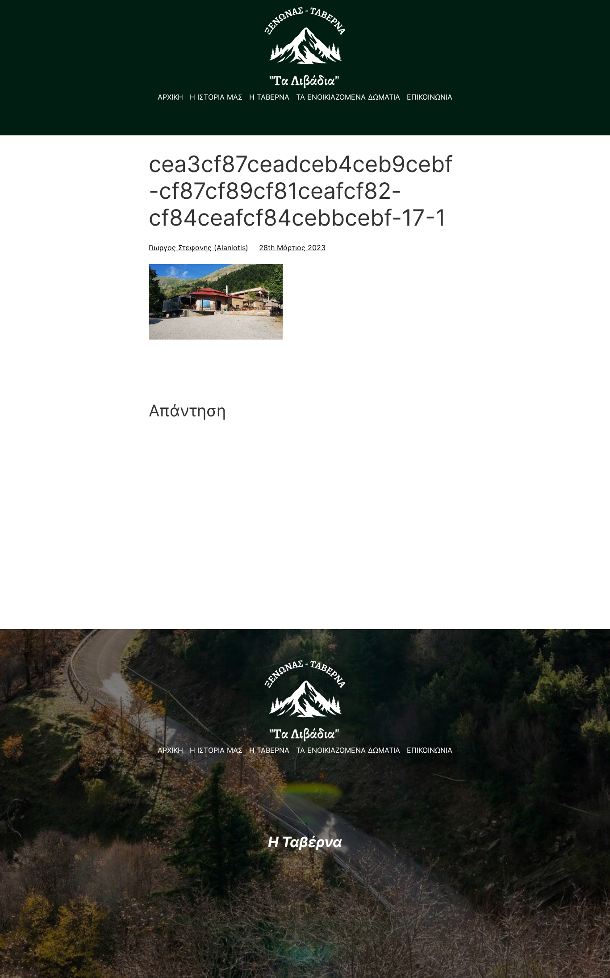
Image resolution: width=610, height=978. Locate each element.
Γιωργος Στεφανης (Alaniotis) (198, 247)
